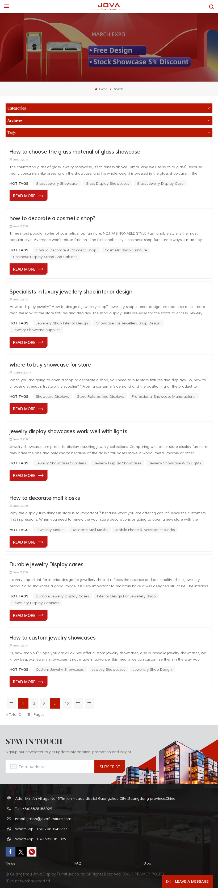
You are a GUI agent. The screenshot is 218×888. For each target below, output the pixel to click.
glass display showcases (107, 183)
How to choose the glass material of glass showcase (75, 151)
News (10, 863)
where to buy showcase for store (50, 364)
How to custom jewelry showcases (53, 637)
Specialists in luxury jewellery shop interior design (71, 291)
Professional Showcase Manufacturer (164, 396)
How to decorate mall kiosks (45, 498)
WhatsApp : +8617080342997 (41, 828)
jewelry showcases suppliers (61, 463)
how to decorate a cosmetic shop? (52, 218)
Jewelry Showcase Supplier (36, 329)
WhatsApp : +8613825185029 (40, 839)
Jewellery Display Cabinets (36, 602)
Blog (147, 863)
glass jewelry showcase (57, 183)
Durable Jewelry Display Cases (62, 596)
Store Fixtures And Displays (100, 396)
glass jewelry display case (160, 183)
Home (102, 89)
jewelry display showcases (117, 463)
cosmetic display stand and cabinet (45, 256)
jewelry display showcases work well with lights (68, 431)
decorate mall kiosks (89, 529)
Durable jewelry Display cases (46, 564)
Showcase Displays (52, 396)
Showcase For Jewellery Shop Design (128, 323)
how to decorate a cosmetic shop (66, 250)
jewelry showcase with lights (175, 463)
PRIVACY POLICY (150, 874)
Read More (24, 196)
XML (127, 874)
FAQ (77, 863)
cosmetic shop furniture (126, 250)
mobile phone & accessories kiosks (145, 529)
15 (67, 703)
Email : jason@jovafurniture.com (43, 818)
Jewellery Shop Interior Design (62, 323)
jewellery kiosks (49, 529)
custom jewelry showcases (59, 669)
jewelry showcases (108, 669)
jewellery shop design (152, 669)
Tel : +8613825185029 (33, 808)
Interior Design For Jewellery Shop (126, 596)
